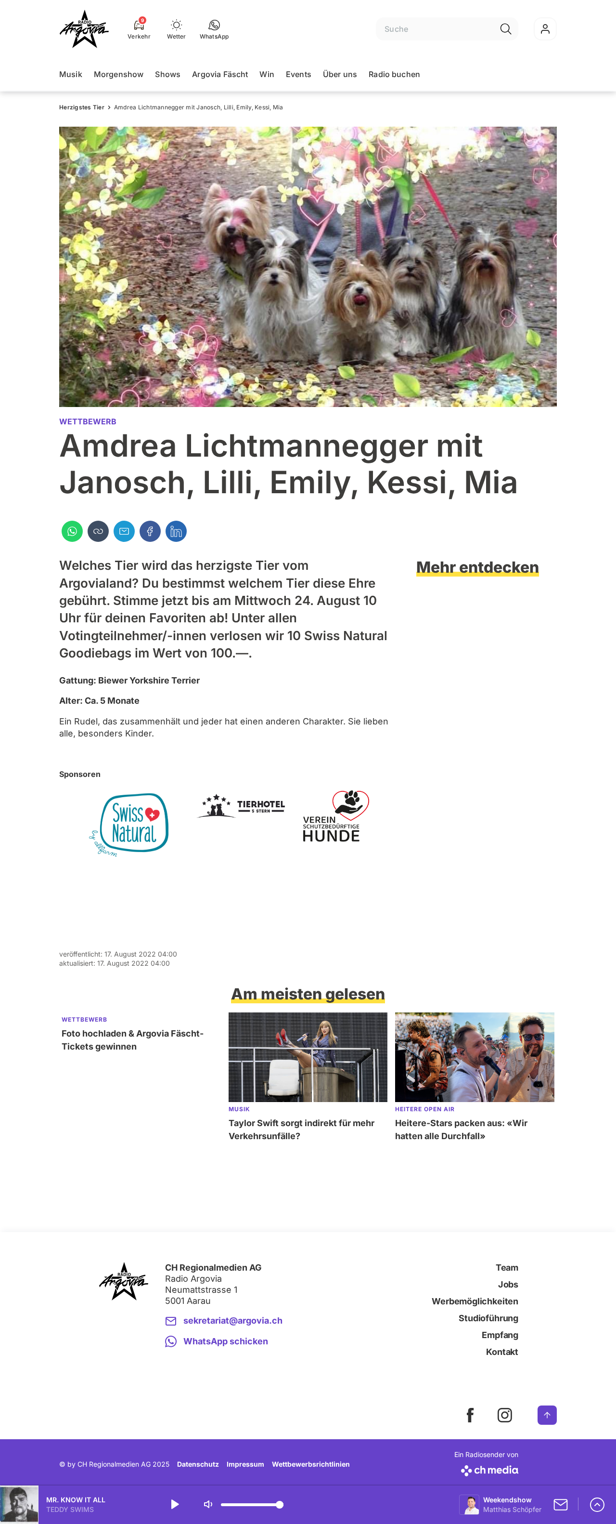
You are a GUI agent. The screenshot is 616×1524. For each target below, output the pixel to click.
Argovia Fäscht (220, 74)
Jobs (508, 1284)
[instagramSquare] (504, 1415)
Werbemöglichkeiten (475, 1301)
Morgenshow (119, 74)
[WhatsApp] (72, 531)
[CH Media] (486, 1468)
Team (507, 1267)
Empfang (500, 1335)
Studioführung (488, 1318)
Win (266, 74)
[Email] (124, 531)
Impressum (245, 1464)
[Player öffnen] (597, 1505)
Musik (70, 74)
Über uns (340, 74)
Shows (167, 74)
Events (298, 74)
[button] (214, 29)
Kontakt (502, 1352)
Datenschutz (198, 1464)
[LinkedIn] (176, 531)
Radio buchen (394, 74)
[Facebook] (150, 531)
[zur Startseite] (84, 29)
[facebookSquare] (470, 1415)
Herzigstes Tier (81, 107)
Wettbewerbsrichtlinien (311, 1464)
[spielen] (174, 1504)
